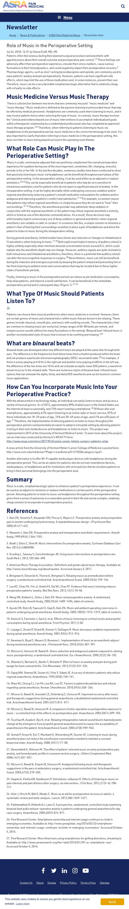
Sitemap (104, 882)
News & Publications (32, 35)
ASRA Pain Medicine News (64, 35)
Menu (67, 17)
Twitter (54, 870)
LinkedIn (64, 870)
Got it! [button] (112, 901)
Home (24, 6)
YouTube (85, 870)
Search (123, 6)
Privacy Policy (68, 882)
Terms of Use (88, 882)
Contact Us (26, 882)
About (40, 882)
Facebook (43, 870)
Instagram (75, 870)
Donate (52, 882)
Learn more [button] (23, 903)
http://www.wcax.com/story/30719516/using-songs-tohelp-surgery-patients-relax (57, 441)
